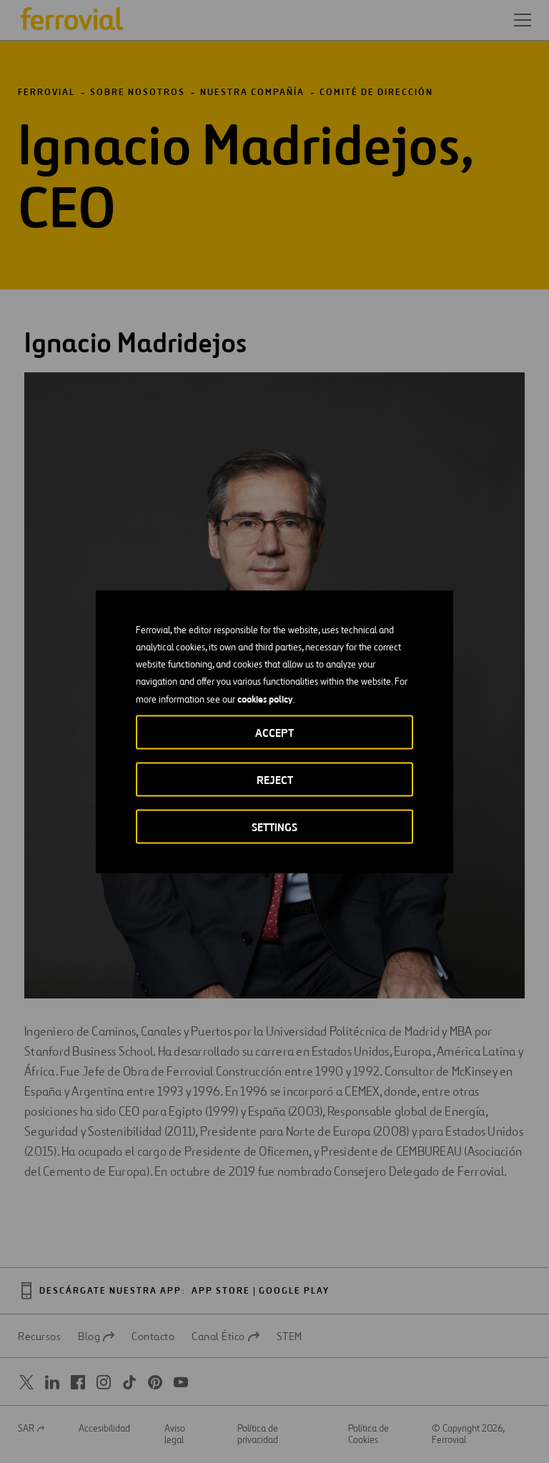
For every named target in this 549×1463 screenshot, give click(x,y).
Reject (275, 779)
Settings (274, 826)
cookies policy (264, 698)
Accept (274, 732)
